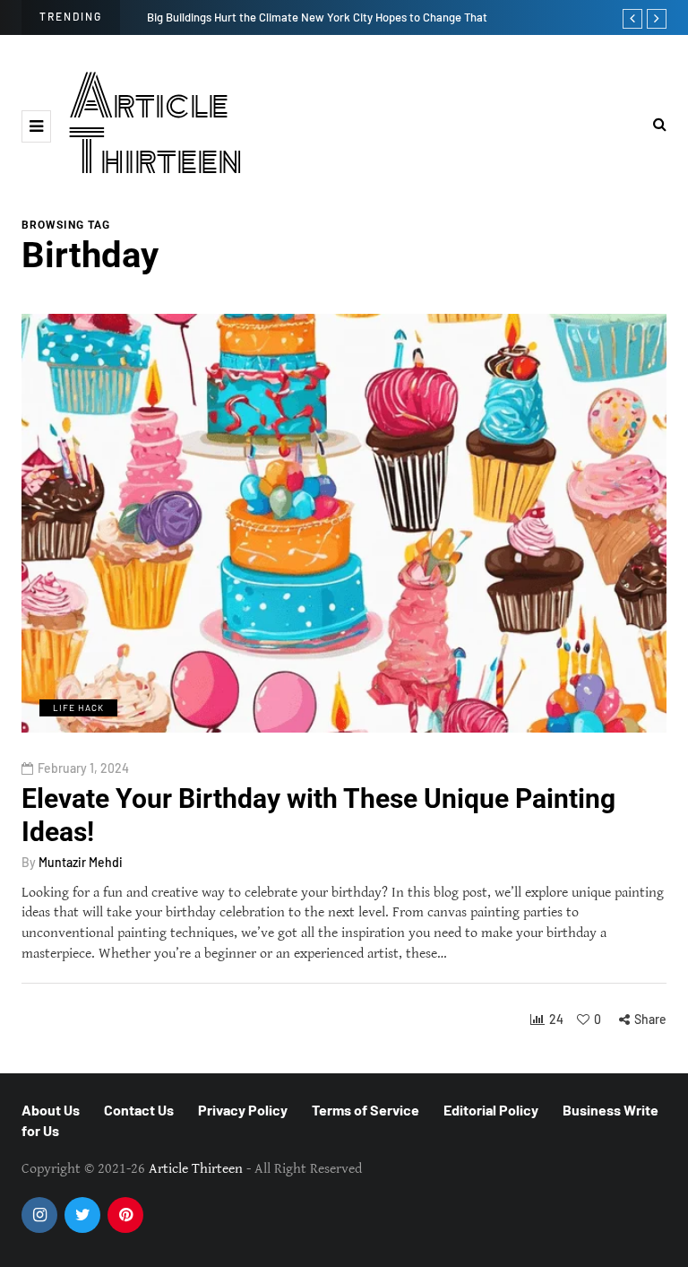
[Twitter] (82, 1215)
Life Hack (78, 707)
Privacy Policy (243, 1109)
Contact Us (139, 1109)
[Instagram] (39, 1215)
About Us (51, 1109)
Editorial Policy (490, 1109)
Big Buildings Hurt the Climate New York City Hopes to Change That (317, 17)
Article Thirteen (156, 126)
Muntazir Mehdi (81, 862)
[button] (36, 126)
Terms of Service (365, 1109)
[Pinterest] (125, 1215)
